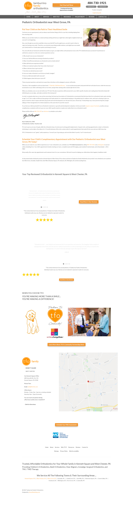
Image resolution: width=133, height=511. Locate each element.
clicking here (101, 144)
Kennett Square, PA (30, 478)
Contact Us (102, 17)
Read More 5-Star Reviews (88, 202)
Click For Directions (30, 404)
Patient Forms (91, 6)
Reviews (91, 17)
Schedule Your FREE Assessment (66, 425)
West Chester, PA (41, 478)
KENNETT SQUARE (31, 368)
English (94, 13)
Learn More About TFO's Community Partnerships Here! (66, 344)
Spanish (99, 13)
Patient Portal (103, 6)
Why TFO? (56, 17)
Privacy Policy (64, 451)
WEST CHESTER (30, 371)
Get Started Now (66, 5)
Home (28, 17)
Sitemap (56, 451)
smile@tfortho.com (33, 386)
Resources (67, 17)
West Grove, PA (51, 478)
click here (46, 111)
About (37, 17)
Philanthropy (80, 17)
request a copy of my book (92, 106)
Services (46, 17)
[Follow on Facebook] (110, 490)
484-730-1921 (97, 3)
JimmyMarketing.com (34, 492)
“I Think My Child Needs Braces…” (57, 85)
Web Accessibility (74, 451)
